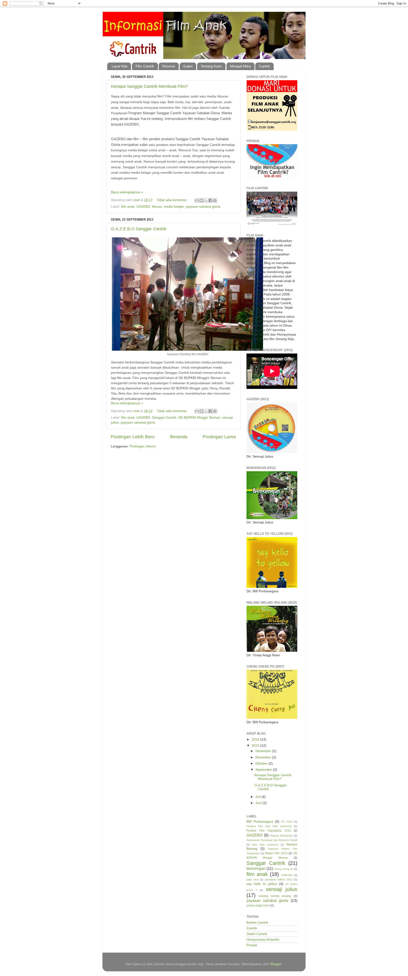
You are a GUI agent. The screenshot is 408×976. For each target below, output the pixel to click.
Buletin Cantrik (257, 922)
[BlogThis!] (201, 200)
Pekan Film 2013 (276, 853)
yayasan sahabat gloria (203, 206)
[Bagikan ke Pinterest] (214, 200)
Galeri (187, 66)
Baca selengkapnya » (127, 192)
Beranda (178, 436)
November (263, 757)
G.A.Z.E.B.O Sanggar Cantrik (138, 229)
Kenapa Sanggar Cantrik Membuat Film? (149, 86)
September (264, 769)
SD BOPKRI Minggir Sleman (199, 417)
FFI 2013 (286, 821)
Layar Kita (119, 66)
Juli (258, 797)
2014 (256, 739)
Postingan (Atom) (143, 446)
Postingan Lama (219, 436)
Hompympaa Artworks (262, 939)
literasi (157, 206)
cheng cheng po (283, 868)
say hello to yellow (261, 884)
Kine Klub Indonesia (265, 844)
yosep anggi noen (258, 905)
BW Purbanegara (259, 821)
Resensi (168, 66)
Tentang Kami (211, 66)
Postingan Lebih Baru (133, 436)
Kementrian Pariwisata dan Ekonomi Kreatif (271, 840)
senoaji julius (282, 889)
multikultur (287, 875)
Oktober (261, 763)
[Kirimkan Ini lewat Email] (197, 200)
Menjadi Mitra (240, 66)
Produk (251, 945)
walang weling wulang (275, 896)
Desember (263, 751)
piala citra (252, 879)
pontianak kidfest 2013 (279, 879)
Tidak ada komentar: (172, 200)
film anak (128, 206)
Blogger (276, 964)
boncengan (255, 868)
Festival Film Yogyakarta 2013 (268, 830)
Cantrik (264, 66)
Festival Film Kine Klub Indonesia (268, 826)
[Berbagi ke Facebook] (210, 200)
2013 (256, 745)
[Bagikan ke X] (206, 200)
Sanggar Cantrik (164, 417)
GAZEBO (143, 206)
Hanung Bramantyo (281, 835)
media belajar (174, 206)
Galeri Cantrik (256, 934)
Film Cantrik (145, 66)
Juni (259, 803)
